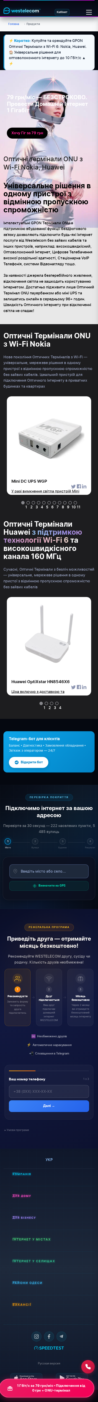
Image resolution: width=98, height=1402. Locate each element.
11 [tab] (78, 507)
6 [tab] (52, 507)
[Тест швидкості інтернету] (49, 1347)
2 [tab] (31, 507)
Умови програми (18, 1130)
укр (49, 1160)
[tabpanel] (49, 445)
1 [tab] (26, 507)
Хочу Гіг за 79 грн (27, 133)
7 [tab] (58, 507)
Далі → (49, 1106)
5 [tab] (47, 507)
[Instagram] (36, 1336)
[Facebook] (49, 1336)
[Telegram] (62, 1336)
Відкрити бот (32, 762)
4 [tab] (42, 507)
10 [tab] (74, 507)
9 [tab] (68, 507)
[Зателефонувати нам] (88, 1366)
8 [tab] (63, 507)
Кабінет (62, 12)
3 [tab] (37, 507)
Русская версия (49, 1363)
